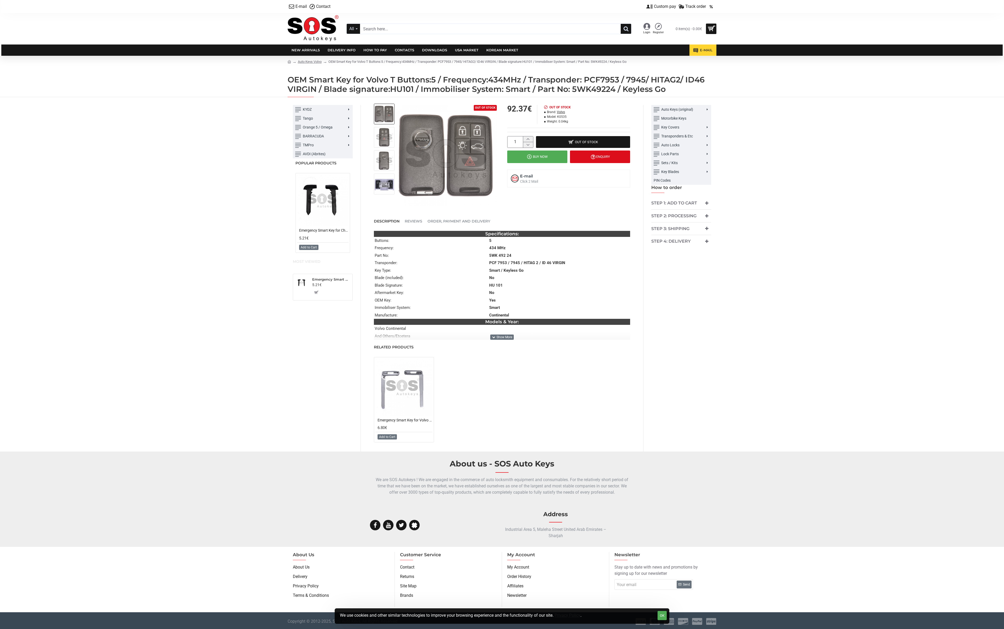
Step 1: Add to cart (674, 203)
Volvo (561, 112)
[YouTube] (388, 525)
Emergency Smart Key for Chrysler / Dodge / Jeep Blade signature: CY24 (324, 230)
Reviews (413, 221)
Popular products (315, 163)
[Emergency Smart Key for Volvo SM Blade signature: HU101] (403, 387)
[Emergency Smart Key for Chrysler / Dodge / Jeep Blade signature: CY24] (323, 200)
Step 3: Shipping (670, 228)
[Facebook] (375, 525)
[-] (528, 144)
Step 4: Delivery (671, 241)
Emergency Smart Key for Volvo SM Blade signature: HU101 (405, 420)
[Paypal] (697, 621)
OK (662, 615)
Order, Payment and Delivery (458, 221)
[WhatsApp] (414, 525)
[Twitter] (401, 525)
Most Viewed (307, 261)
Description (387, 221)
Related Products (394, 347)
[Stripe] (711, 621)
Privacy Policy (567, 615)
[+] (528, 139)
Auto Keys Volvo (310, 62)
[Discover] (683, 621)
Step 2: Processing (674, 215)
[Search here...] (626, 29)
